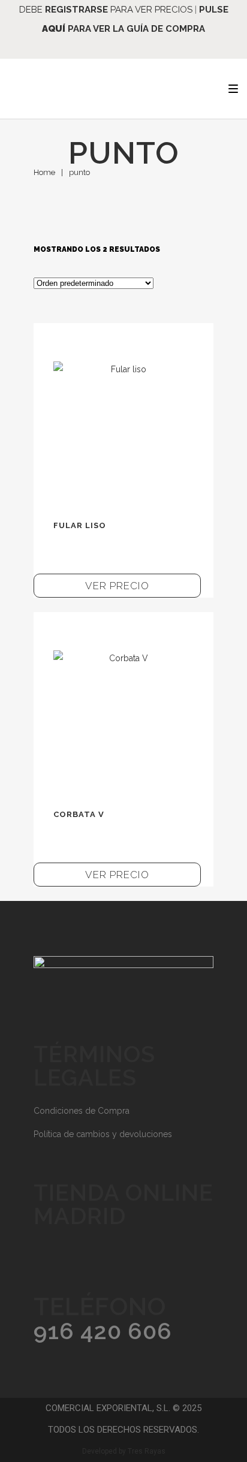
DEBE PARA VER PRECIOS (105, 9)
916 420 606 (103, 1331)
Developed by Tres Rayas (123, 1451)
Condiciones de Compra (81, 1111)
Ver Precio (117, 586)
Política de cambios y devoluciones (103, 1134)
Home (44, 172)
